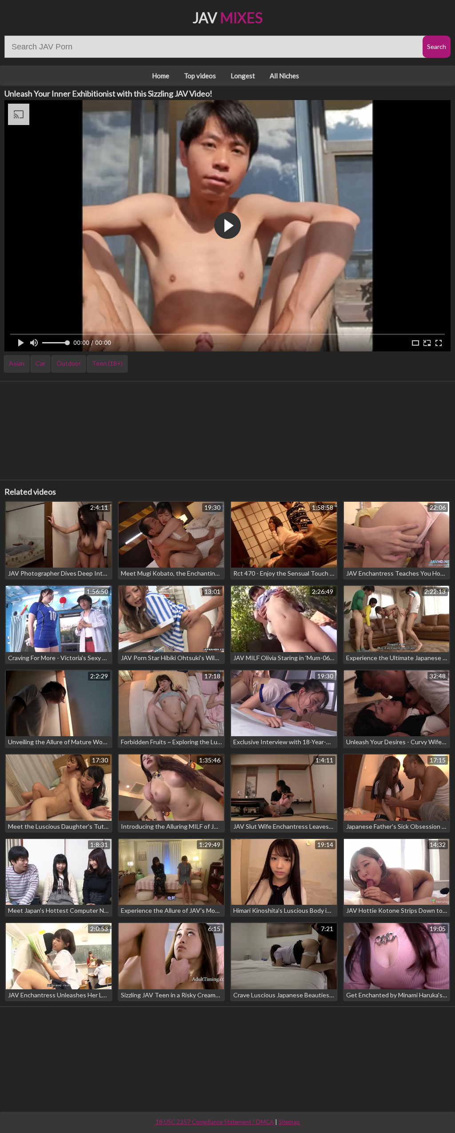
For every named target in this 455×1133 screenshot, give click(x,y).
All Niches (284, 76)
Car (40, 363)
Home (160, 76)
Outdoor (68, 363)
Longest (243, 76)
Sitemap (289, 1121)
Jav (228, 17)
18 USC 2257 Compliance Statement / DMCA (215, 1121)
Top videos (200, 76)
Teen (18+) (107, 363)
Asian (16, 363)
